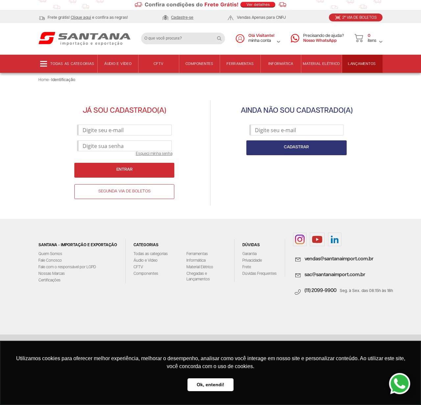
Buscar (221, 36)
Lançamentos (362, 64)
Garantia (249, 254)
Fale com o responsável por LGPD (67, 267)
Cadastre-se (182, 17)
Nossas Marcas (51, 274)
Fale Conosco (50, 260)
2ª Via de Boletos (359, 17)
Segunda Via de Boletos (124, 191)
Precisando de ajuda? (323, 38)
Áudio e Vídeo (118, 64)
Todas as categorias (72, 64)
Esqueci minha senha (154, 154)
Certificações (49, 280)
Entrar (124, 169)
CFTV (158, 64)
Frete (246, 267)
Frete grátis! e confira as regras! (88, 17)
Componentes (199, 64)
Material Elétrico (321, 64)
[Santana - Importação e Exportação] (84, 38)
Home (43, 80)
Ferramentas (240, 64)
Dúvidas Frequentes (259, 274)
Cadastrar (296, 147)
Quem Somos (50, 254)
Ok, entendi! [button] (210, 384)
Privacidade (252, 260)
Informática (280, 64)
